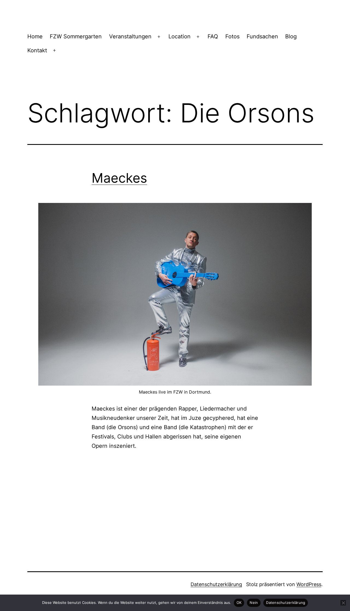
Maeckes (119, 178)
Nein (254, 602)
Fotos (232, 36)
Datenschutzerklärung (216, 584)
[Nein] (343, 603)
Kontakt (37, 50)
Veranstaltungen (130, 36)
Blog (291, 36)
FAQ (213, 36)
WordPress (308, 584)
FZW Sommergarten (76, 36)
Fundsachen (262, 36)
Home (35, 36)
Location (179, 36)
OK (239, 602)
